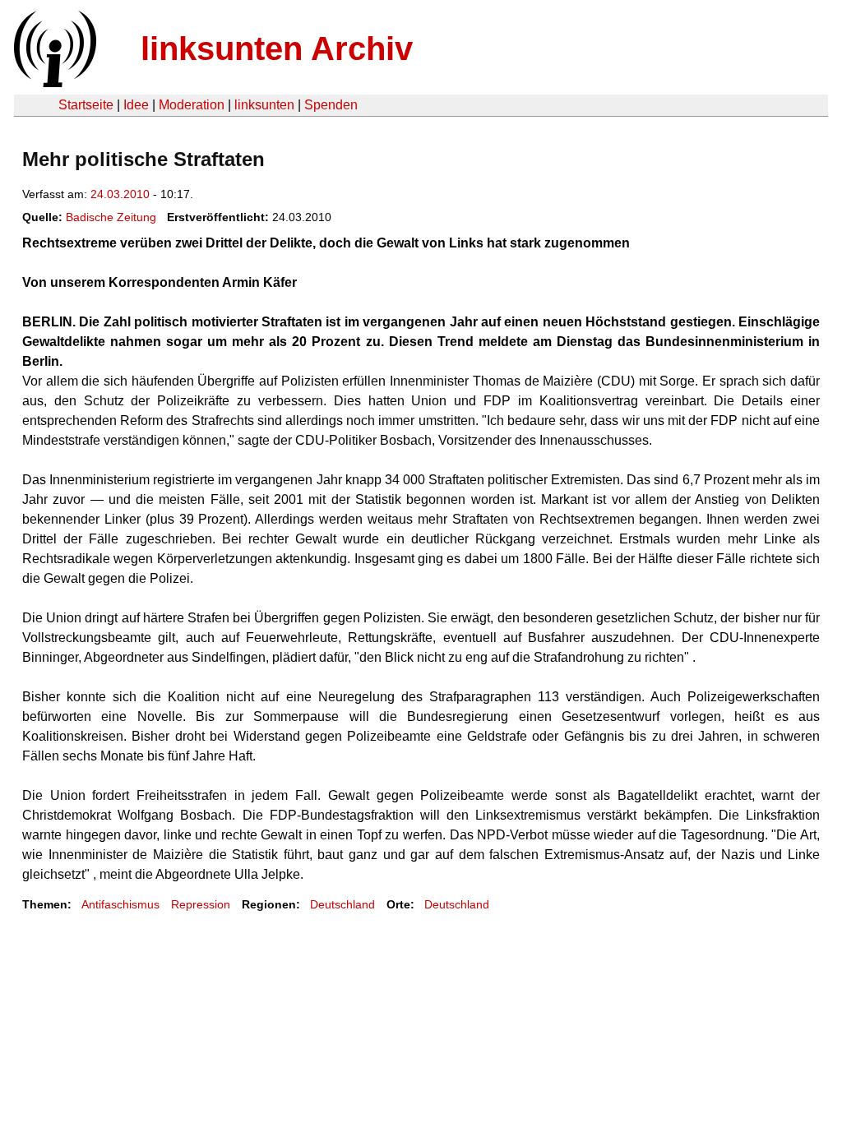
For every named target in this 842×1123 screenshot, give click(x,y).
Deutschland (342, 904)
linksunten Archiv (277, 48)
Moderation (191, 105)
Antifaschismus (120, 904)
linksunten (264, 105)
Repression (200, 904)
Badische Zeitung (111, 217)
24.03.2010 (120, 194)
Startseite (85, 105)
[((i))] (53, 83)
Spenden (331, 105)
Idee (136, 105)
